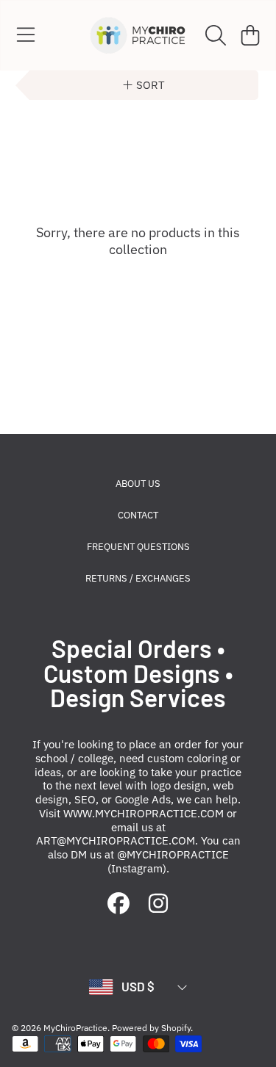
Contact (138, 515)
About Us (138, 483)
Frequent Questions (138, 546)
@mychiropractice (173, 854)
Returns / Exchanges (138, 578)
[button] (26, 35)
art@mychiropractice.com (115, 840)
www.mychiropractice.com (143, 813)
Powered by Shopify (151, 1027)
